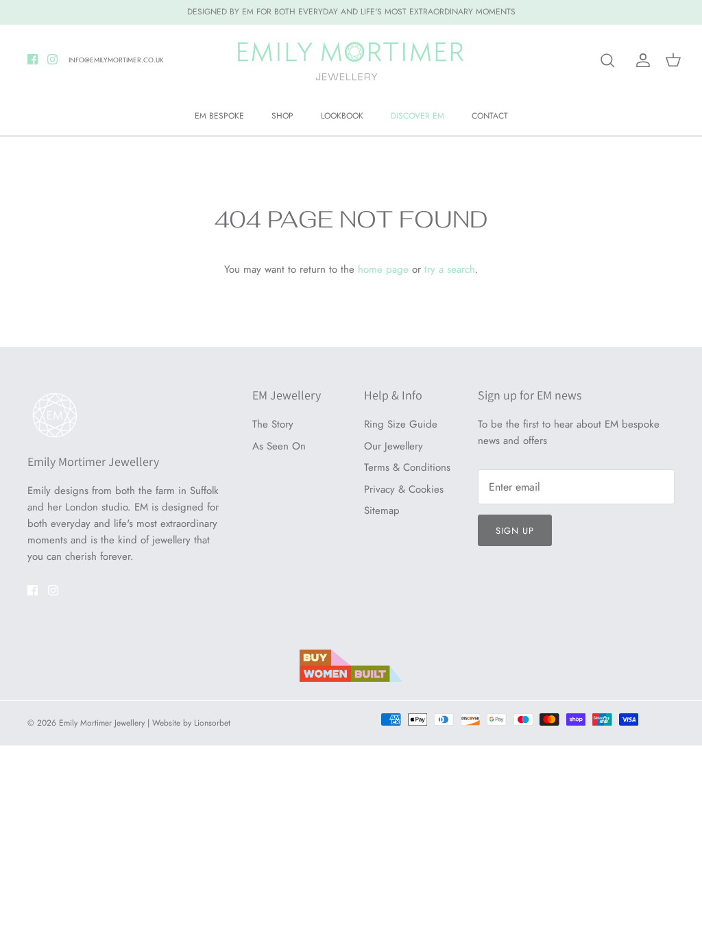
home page (383, 269)
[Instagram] (52, 59)
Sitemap (382, 510)
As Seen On (279, 446)
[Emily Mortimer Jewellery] (351, 60)
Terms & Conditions (407, 467)
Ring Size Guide (400, 424)
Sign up (515, 530)
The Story (272, 424)
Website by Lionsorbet (191, 723)
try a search (449, 269)
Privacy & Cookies (404, 489)
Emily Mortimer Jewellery (102, 723)
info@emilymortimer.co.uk (116, 60)
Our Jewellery (393, 446)
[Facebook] (32, 59)
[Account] (640, 60)
